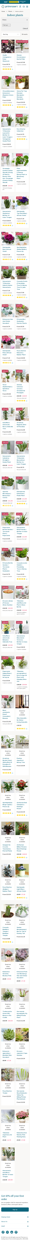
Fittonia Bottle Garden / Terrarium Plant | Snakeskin (8, 567)
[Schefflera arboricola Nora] (8, 406)
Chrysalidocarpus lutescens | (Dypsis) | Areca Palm (8, 94)
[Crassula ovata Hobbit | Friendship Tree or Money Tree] (22, 547)
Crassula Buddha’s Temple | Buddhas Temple (6, 931)
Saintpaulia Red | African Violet (7, 249)
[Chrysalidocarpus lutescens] (8, 75)
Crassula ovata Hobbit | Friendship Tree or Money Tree (22, 567)
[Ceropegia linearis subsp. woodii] (8, 152)
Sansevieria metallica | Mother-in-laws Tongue (8, 1173)
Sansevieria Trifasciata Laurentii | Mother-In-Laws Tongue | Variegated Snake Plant (7, 135)
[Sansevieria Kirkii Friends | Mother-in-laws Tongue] (22, 511)
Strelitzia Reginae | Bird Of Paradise (21, 424)
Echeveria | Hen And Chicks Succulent (8, 321)
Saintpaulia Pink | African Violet (7, 352)
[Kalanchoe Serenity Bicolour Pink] (8, 947)
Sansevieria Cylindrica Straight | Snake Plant (7, 459)
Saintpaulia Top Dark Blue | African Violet (22, 213)
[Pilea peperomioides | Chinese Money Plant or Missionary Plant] (22, 152)
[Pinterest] (16, 1232)
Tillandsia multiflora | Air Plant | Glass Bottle (21, 604)
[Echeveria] (8, 303)
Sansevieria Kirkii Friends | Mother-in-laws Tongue (22, 530)
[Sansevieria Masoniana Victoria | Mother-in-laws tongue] (22, 619)
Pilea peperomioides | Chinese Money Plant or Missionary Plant (22, 173)
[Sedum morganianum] (22, 903)
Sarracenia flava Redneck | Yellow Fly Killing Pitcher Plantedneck (22, 1095)
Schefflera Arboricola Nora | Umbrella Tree (8, 425)
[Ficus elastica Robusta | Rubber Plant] (22, 334)
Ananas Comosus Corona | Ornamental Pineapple (21, 388)
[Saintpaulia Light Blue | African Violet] (22, 863)
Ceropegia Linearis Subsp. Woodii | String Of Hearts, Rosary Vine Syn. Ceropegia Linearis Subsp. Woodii (8, 175)
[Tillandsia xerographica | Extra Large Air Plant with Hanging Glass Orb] (22, 655)
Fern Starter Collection (21, 130)
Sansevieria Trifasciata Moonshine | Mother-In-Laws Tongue (21, 460)
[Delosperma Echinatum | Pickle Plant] (22, 475)
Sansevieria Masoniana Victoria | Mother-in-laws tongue (22, 640)
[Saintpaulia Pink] (8, 334)
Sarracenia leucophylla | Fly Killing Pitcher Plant (22, 1014)
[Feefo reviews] (15, 1)
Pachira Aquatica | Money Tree (21, 760)
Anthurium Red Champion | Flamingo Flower (22, 805)
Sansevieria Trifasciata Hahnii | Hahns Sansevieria (7, 284)
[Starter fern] (22, 113)
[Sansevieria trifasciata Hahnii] (8, 265)
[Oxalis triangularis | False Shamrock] (8, 39)
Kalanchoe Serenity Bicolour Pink (7, 973)
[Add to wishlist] (12, 960)
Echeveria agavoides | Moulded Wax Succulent (7, 1054)
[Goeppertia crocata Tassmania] (8, 821)
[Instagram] (8, 1232)
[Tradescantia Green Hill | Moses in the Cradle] (8, 987)
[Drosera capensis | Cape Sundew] (22, 1027)
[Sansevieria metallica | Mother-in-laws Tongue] (8, 1146)
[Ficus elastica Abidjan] (8, 863)
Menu (27, 7)
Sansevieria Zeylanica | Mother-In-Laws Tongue (7, 214)
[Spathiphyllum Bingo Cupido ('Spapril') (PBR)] (8, 778)
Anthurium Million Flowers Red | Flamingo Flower (22, 848)
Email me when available (22, 713)
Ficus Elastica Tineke (7, 1092)
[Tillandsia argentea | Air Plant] (8, 1109)
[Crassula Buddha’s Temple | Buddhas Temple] (8, 903)
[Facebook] (3, 1232)
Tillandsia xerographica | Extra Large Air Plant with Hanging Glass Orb (22, 676)
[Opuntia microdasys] (8, 475)
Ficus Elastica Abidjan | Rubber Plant (7, 889)
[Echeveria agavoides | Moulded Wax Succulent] (8, 1027)
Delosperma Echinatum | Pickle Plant (21, 493)
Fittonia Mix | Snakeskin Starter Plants (22, 321)
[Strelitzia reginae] (22, 406)
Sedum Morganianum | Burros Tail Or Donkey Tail (22, 930)
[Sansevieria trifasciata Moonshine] (22, 440)
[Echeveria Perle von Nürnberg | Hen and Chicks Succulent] (22, 947)
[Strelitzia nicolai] (8, 734)
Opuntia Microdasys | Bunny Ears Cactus (7, 494)
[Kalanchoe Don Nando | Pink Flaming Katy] (22, 1109)
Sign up (15, 1209)
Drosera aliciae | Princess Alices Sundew (8, 603)
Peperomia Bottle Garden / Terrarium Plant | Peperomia (8, 531)
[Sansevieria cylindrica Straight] (8, 440)
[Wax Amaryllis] (22, 694)
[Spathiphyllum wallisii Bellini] (22, 231)
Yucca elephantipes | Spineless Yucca (7, 387)
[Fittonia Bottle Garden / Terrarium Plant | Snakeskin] (8, 547)
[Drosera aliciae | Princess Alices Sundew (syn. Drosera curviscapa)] (8, 585)
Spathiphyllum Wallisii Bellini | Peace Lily (22, 249)
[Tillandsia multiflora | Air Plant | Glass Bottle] (22, 585)
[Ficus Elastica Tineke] (8, 1067)
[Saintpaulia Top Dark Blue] (22, 195)
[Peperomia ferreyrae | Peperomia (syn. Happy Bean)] (8, 655)
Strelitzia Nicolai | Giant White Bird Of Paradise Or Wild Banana (7, 762)
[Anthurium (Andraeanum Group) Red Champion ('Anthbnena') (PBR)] (22, 778)
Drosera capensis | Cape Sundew (22, 1053)
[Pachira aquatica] (22, 734)
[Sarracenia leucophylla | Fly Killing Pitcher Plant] (22, 987)
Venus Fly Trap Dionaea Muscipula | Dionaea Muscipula (22, 95)
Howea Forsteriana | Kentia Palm (21, 57)
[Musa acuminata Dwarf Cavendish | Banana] (8, 694)
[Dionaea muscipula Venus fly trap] (22, 75)
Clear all (25, 28)
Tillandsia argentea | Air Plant (7, 1135)
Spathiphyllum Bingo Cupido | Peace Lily (7, 804)
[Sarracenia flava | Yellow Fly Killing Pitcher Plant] (22, 1067)
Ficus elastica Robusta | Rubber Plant (21, 352)
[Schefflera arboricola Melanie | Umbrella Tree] (8, 619)
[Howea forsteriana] (22, 39)
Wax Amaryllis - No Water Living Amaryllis (22, 720)
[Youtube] (12, 1232)
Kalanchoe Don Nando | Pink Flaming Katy (22, 1135)
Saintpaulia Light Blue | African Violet (21, 889)
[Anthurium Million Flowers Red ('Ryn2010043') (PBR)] (22, 821)
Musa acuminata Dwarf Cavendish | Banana (6, 714)
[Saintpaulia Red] (8, 231)
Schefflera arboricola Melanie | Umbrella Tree (7, 639)
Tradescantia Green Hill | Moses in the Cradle (7, 1014)
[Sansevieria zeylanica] (8, 195)
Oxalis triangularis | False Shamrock (7, 58)
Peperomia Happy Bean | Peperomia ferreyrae (7, 674)
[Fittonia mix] (22, 303)
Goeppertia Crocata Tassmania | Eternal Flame (7, 848)
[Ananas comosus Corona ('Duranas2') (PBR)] (22, 368)
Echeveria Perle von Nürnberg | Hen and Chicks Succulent (22, 974)
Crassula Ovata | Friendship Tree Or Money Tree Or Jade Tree (22, 285)
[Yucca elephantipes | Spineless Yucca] (8, 368)
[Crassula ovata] (22, 265)
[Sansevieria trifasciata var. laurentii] (8, 113)
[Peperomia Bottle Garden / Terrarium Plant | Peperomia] (8, 511)
